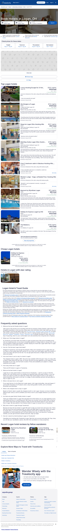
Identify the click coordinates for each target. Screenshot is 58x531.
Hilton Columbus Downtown (23, 313)
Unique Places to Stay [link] (20, 517)
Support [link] (45, 499)
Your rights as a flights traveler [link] (50, 512)
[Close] (55, 524)
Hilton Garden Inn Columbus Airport (20, 316)
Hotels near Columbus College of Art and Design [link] (12, 466)
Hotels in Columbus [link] (5, 460)
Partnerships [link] (4, 506)
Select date (7, 23)
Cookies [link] (32, 501)
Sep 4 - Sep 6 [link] (50, 46)
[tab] (4, 451)
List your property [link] (5, 503)
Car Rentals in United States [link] (21, 510)
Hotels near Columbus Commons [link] (8, 463)
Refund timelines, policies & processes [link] (49, 508)
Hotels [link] (9, 6)
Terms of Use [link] (32, 503)
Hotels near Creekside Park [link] (7, 458)
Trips (47, 2)
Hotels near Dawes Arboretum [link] (8, 455)
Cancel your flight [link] (47, 505)
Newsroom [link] (4, 508)
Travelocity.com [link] (4, 6)
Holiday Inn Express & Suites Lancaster (26, 298)
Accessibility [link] (32, 508)
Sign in (51, 2)
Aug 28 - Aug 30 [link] (36, 46)
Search (52, 23)
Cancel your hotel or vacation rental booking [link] (50, 502)
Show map (30, 76)
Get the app (26, 484)
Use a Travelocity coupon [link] (49, 510)
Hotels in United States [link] (20, 499)
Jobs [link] (3, 501)
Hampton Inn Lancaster (28, 302)
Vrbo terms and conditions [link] (35, 506)
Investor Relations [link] (5, 510)
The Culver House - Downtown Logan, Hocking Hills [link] (38, 331)
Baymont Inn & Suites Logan (11, 295)
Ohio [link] (24, 6)
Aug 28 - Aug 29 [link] (22, 46)
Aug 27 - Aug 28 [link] (8, 46)
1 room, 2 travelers (37, 23)
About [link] (3, 499)
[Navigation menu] (55, 2)
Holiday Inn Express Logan (12, 302)
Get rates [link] (54, 172)
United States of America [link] (17, 6)
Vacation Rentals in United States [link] (21, 502)
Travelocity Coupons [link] (20, 515)
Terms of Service (14, 529)
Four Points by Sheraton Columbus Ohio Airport (40, 316)
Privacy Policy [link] (33, 499)
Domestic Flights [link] (19, 508)
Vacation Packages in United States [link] (22, 505)
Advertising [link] (4, 515)
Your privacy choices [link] (34, 510)
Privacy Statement (5, 529)
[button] (29, 447)
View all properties (29, 240)
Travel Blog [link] (18, 519)
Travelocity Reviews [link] (20, 512)
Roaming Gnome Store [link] (6, 512)
